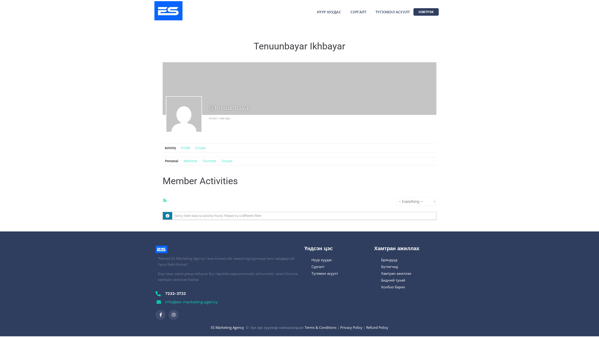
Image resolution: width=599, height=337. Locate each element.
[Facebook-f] (161, 315)
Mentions (190, 161)
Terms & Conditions (320, 327)
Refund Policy (377, 327)
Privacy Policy (351, 327)
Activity (170, 148)
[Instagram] (173, 315)
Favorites (209, 161)
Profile (185, 148)
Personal (171, 161)
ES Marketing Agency (227, 327)
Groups (200, 148)
